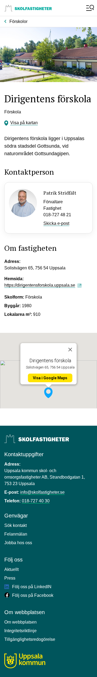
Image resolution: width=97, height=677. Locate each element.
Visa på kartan (24, 122)
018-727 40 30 (36, 501)
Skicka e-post (56, 223)
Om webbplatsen (20, 622)
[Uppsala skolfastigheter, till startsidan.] (28, 8)
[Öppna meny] (89, 8)
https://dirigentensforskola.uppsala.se (39, 285)
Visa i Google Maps (50, 378)
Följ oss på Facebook (32, 595)
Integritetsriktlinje (20, 630)
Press (9, 578)
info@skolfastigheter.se (42, 492)
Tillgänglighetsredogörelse (29, 639)
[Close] (70, 349)
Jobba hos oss (18, 542)
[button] (48, 392)
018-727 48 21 (57, 214)
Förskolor (18, 21)
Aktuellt (11, 569)
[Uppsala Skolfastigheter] (36, 438)
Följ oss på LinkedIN (31, 586)
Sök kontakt (15, 525)
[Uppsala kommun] (24, 661)
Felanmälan (15, 534)
